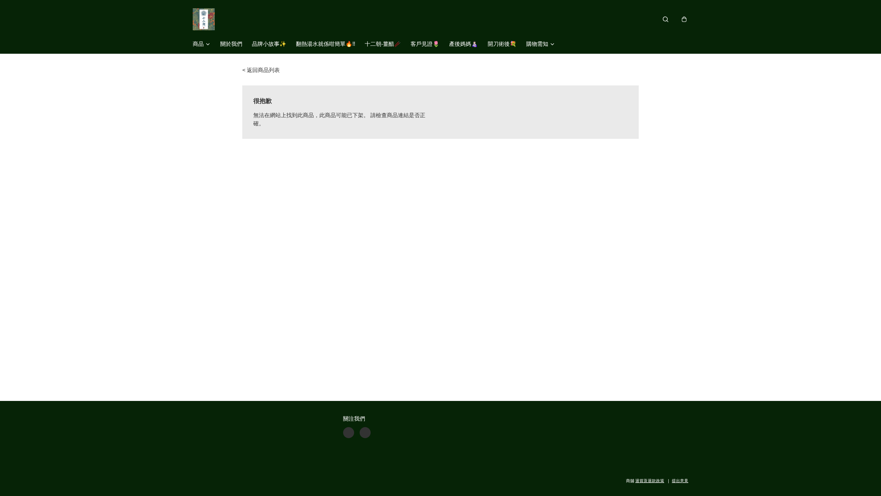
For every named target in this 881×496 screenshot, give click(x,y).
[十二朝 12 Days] (204, 19)
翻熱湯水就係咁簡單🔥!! (325, 44)
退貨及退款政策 (649, 480)
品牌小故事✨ (269, 44)
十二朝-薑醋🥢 (383, 44)
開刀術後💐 (502, 44)
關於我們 (231, 44)
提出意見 (680, 480)
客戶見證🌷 (425, 44)
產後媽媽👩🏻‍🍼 (463, 44)
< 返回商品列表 (261, 70)
